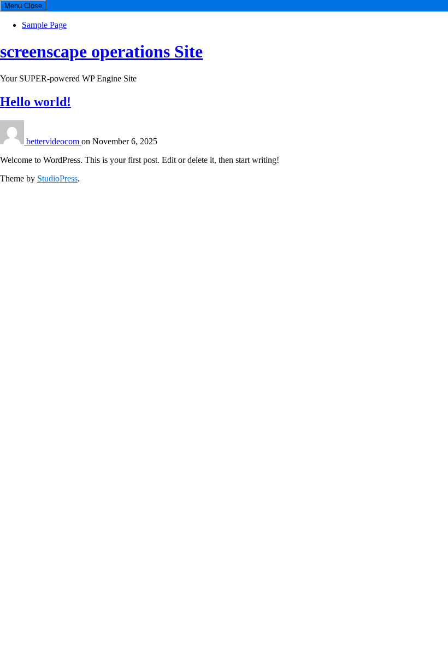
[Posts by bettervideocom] (13, 141)
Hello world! (35, 102)
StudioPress (57, 178)
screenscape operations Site (101, 51)
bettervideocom (53, 141)
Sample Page (44, 25)
